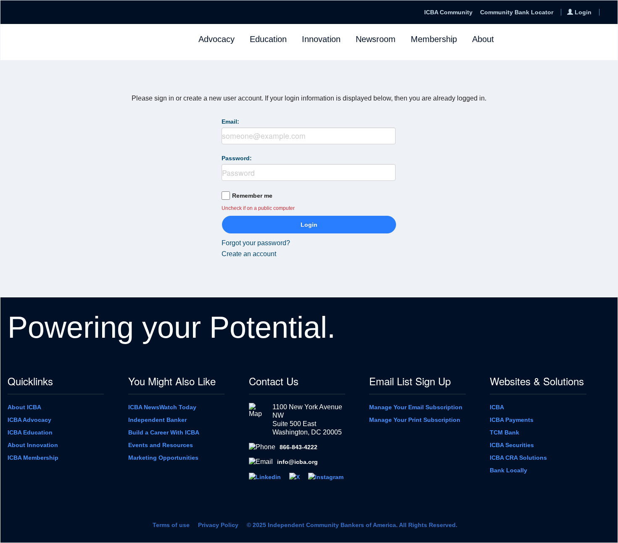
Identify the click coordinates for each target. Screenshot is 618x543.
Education (268, 39)
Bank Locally (508, 470)
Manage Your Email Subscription (415, 407)
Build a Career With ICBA (163, 432)
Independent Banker (157, 419)
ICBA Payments (511, 419)
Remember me (252, 195)
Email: (230, 121)
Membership (434, 39)
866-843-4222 (298, 447)
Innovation (321, 39)
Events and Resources (160, 445)
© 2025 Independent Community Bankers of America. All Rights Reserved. (352, 525)
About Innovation (33, 445)
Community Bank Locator (516, 12)
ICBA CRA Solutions (518, 457)
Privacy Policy (218, 525)
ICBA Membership (33, 457)
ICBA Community (448, 12)
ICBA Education (30, 432)
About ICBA (24, 407)
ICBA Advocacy (29, 419)
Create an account (249, 253)
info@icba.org (297, 461)
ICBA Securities (512, 445)
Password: (237, 158)
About (483, 39)
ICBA (497, 407)
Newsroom (376, 39)
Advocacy (216, 39)
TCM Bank (504, 432)
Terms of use (171, 525)
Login (309, 224)
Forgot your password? (256, 242)
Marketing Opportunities (163, 457)
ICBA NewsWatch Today (162, 407)
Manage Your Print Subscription (414, 419)
